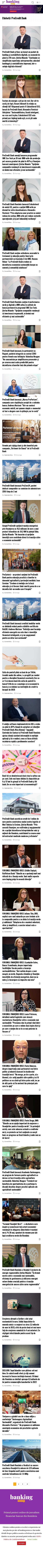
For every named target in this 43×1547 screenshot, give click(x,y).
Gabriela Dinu (8, 455)
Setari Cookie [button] (32, 1539)
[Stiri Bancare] (13, 2)
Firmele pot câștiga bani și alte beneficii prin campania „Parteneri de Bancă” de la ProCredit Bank (20, 448)
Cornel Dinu (7, 70)
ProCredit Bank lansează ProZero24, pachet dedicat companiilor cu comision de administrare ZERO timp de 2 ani (21, 488)
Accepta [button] (21, 1543)
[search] (32, 2)
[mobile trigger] (4, 2)
